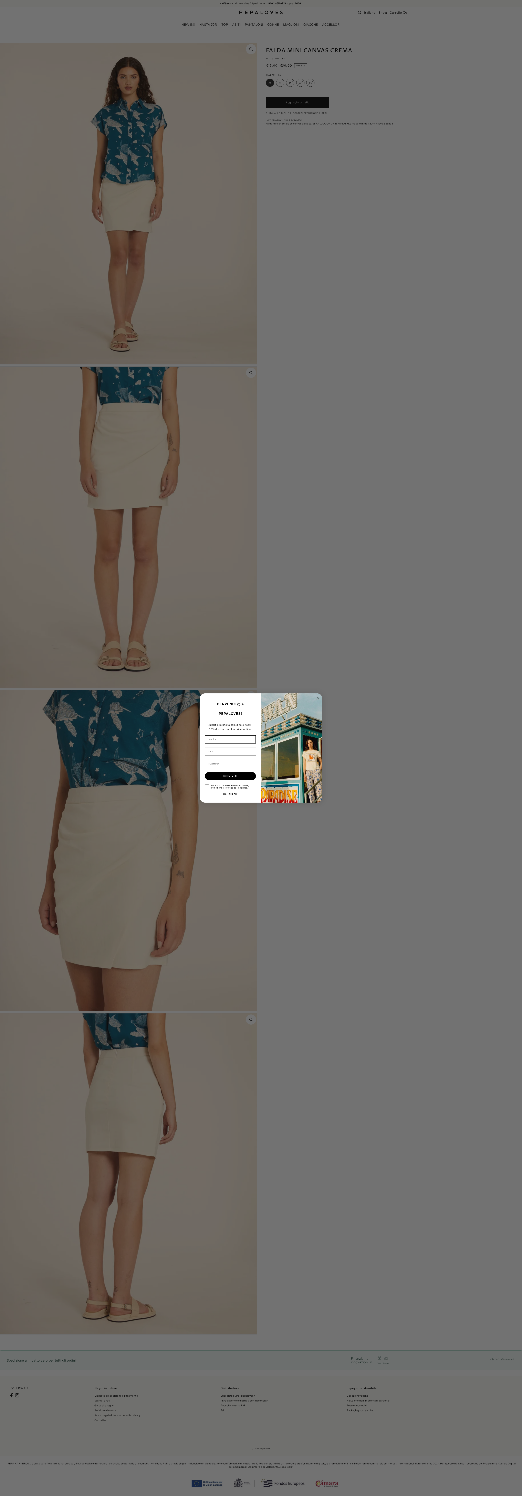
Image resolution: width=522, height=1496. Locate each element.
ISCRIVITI (230, 776)
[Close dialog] (317, 697)
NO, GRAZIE (230, 794)
